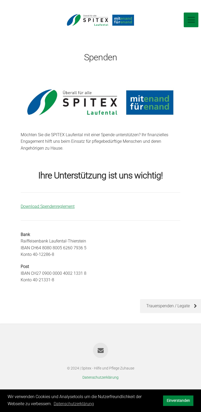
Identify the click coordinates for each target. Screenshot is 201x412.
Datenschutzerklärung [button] (74, 403)
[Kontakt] (100, 350)
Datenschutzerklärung (100, 377)
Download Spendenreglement (48, 206)
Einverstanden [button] (178, 400)
